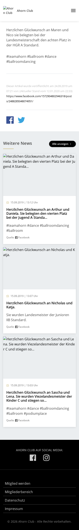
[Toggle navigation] (72, 10)
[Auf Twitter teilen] (21, 120)
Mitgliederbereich (19, 492)
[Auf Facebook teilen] (10, 120)
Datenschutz (15, 500)
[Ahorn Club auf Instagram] (46, 458)
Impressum (14, 508)
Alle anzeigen (60, 144)
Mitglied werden (17, 483)
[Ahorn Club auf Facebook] (33, 458)
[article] (39, 199)
